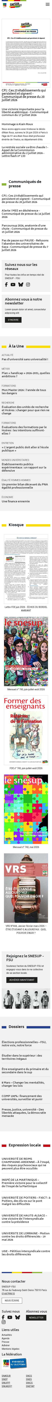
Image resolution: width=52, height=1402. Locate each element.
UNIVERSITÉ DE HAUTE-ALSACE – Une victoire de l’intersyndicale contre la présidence (24, 1219)
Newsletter (36, 1317)
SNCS (29, 1375)
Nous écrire (12, 1300)
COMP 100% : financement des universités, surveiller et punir (22, 1098)
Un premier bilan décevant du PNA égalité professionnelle (25, 486)
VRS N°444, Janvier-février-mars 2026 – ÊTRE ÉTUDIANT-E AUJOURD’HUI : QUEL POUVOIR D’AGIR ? (26, 929)
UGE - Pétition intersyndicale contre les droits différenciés (26, 1253)
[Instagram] (28, 285)
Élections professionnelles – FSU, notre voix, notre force (24, 1044)
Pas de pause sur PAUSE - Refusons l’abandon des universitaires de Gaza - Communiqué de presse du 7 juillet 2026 (25, 245)
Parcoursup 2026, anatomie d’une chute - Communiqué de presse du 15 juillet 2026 (25, 229)
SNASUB (6, 1375)
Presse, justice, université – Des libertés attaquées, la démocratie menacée (24, 1113)
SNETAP (30, 1386)
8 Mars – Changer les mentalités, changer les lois (23, 1084)
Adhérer (6, 1345)
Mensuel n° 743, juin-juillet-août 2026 (26, 689)
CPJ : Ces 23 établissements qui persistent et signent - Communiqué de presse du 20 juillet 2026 (26, 199)
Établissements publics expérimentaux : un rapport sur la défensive (24, 467)
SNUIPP (6, 1382)
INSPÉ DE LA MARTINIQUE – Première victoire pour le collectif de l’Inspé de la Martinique (24, 1183)
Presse (5, 1342)
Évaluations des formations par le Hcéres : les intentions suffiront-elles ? (24, 430)
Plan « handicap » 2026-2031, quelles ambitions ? (26, 375)
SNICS (29, 1382)
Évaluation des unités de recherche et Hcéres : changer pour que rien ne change (25, 410)
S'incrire (13, 319)
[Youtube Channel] (13, 285)
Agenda (5, 1338)
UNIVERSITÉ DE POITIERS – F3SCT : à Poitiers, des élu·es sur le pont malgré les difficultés (26, 1201)
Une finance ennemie (16, 501)
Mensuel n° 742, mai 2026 (26, 847)
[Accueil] (17, 5)
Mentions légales (10, 1348)
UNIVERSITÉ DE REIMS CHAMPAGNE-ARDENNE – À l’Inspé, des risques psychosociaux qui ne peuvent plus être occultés (26, 1164)
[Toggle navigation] (48, 4)
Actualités (7, 1335)
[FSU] (5, 5)
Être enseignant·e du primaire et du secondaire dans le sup (25, 1071)
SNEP (5, 1379)
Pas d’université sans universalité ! (25, 359)
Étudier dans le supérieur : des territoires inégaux (22, 1057)
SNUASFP (7, 1386)
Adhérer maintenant (21, 980)
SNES (29, 1379)
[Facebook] (6, 285)
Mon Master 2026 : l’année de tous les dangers (24, 392)
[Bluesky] (20, 285)
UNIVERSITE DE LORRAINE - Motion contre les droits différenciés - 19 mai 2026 (26, 1236)
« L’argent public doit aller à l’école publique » (25, 449)
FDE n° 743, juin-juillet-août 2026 (26, 768)
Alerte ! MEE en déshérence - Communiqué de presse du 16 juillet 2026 (26, 214)
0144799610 (8, 1293)
